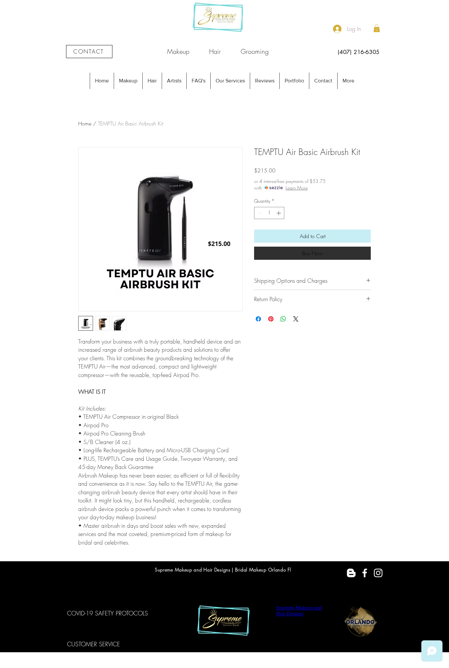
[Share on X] (296, 319)
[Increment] (279, 213)
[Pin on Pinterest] (271, 319)
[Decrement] (259, 213)
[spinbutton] (269, 213)
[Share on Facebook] (258, 319)
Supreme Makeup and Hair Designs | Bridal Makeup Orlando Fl (223, 570)
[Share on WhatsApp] (283, 319)
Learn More (297, 188)
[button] (376, 28)
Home (84, 123)
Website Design (237, 664)
